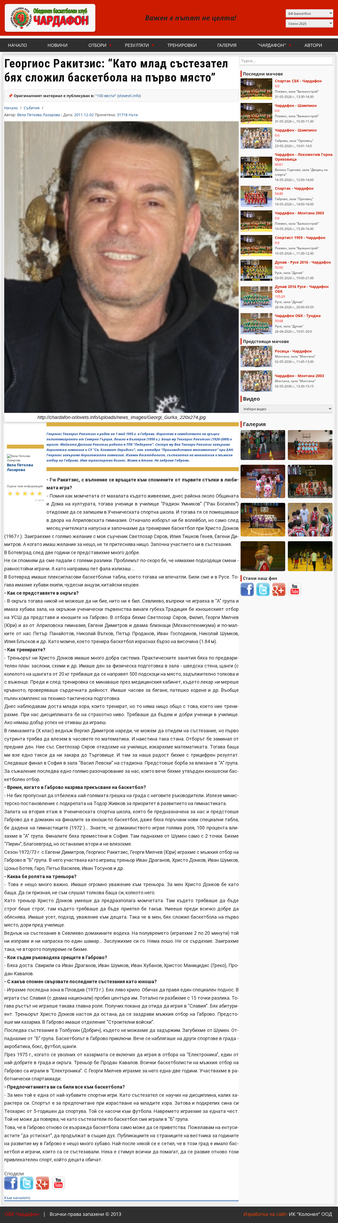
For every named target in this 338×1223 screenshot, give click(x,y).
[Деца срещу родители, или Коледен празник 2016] (310, 556)
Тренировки (182, 45)
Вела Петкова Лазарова (39, 114)
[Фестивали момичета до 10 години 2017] (263, 481)
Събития (32, 107)
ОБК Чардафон (22, 1214)
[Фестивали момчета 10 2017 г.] (310, 445)
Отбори (100, 45)
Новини (58, 45)
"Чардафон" (274, 45)
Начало (17, 45)
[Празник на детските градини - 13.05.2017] (263, 445)
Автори (313, 45)
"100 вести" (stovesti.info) (118, 95)
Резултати (140, 45)
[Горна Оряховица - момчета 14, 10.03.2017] (310, 519)
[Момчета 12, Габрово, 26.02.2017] (263, 556)
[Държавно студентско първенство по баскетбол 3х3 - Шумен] (263, 519)
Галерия (227, 45)
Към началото (17, 1197)
